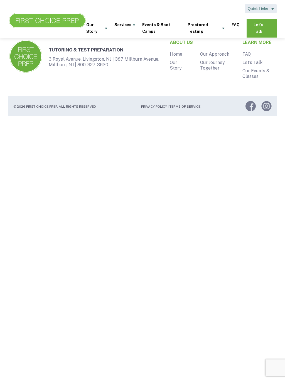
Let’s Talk (258, 28)
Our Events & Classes (255, 73)
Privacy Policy (154, 106)
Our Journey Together (212, 65)
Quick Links (258, 8)
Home (176, 54)
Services (122, 25)
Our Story (91, 28)
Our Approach (214, 54)
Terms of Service (184, 106)
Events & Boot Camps (156, 28)
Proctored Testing (198, 28)
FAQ (236, 25)
